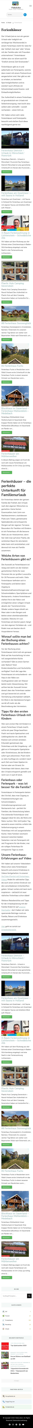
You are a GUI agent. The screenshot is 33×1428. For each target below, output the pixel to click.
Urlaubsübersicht (8, 929)
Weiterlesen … (7, 172)
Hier (3, 926)
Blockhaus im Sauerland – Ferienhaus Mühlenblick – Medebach (15, 411)
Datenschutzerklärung (20, 1420)
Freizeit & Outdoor (17, 1354)
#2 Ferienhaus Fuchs (12, 365)
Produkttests (15, 1352)
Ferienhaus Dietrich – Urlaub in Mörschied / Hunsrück (12, 153)
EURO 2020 (24, 1352)
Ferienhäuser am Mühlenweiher (10, 455)
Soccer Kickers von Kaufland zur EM (20, 1357)
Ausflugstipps (15, 1366)
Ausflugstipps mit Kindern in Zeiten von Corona (20, 1363)
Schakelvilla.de (8, 1407)
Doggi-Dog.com (8, 1401)
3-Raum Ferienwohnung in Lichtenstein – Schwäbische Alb (16, 235)
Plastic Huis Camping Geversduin (12, 284)
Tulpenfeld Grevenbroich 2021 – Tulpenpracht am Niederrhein (19, 1371)
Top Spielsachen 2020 (17, 1343)
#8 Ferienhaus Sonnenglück (16, 323)
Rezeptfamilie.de (8, 1396)
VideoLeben (16, 7)
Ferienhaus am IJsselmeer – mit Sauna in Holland (16, 194)
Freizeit (23, 1366)
